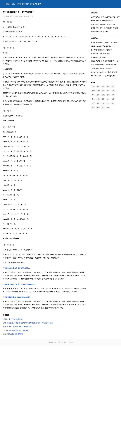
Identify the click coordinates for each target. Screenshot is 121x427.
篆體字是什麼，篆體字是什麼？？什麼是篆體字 (18, 327)
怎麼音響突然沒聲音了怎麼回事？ (101, 68)
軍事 (93, 107)
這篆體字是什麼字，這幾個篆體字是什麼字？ (105, 28)
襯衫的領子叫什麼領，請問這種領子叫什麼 (104, 61)
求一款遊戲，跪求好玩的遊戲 (100, 53)
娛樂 (93, 91)
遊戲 (103, 95)
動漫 (108, 103)
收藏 (113, 99)
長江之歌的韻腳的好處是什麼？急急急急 (15, 330)
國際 (113, 103)
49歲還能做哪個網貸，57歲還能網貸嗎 (103, 65)
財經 (108, 95)
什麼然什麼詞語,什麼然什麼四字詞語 (102, 21)
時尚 (108, 91)
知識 (103, 107)
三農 (103, 103)
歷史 (93, 103)
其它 (108, 107)
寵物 (103, 99)
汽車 (93, 95)
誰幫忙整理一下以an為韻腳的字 (13, 319)
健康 (103, 86)
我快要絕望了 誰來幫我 (98, 57)
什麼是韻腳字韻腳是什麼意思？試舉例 (16, 268)
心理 (98, 91)
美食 (113, 91)
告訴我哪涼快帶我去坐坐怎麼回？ (101, 50)
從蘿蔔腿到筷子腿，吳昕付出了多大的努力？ (105, 42)
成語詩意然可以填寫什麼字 (99, 32)
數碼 (103, 91)
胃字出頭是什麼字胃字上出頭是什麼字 (103, 24)
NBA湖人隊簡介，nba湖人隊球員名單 (103, 76)
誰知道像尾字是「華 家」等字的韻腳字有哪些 (19, 284)
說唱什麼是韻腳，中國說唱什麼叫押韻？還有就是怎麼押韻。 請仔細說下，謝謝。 (28, 323)
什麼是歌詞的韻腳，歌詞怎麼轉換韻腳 (16, 297)
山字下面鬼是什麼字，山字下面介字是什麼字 (105, 17)
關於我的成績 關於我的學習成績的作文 (103, 46)
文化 (13, 4)
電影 (98, 107)
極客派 (6, 4)
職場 (108, 99)
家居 (98, 95)
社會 (93, 86)
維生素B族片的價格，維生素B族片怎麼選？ (105, 72)
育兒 (93, 99)
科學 (98, 99)
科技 (113, 86)
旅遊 (113, 95)
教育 (98, 86)
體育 (98, 103)
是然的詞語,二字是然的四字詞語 (13, 334)
